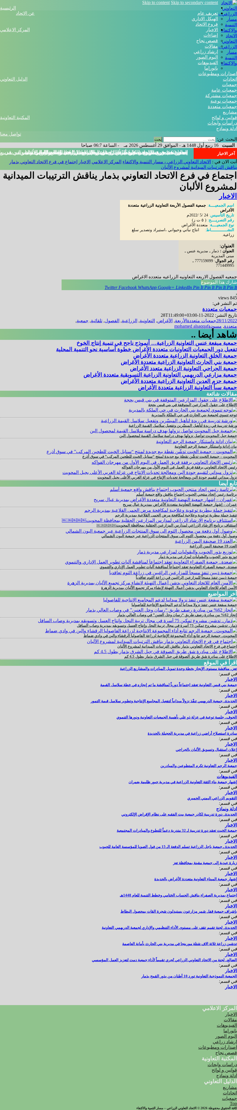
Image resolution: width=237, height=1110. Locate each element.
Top (233, 1103)
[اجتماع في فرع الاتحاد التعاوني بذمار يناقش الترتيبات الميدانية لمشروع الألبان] (162, 641)
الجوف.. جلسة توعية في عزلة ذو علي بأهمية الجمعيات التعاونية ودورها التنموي (176, 717)
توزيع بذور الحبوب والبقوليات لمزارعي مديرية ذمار (198, 557)
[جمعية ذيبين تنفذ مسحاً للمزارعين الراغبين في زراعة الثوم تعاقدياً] (173, 572)
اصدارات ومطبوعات (217, 73)
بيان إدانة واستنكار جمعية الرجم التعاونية (206, 446)
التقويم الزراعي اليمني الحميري (212, 798)
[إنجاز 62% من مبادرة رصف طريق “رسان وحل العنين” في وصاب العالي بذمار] (161, 609)
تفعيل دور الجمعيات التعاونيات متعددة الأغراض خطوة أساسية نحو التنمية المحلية (146, 349)
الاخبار (212, 29)
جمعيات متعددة (222, 106)
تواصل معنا (10, 133)
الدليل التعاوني (13, 79)
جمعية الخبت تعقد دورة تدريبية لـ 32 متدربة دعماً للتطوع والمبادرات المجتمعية (177, 830)
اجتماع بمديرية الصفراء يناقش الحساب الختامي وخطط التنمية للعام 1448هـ (178, 895)
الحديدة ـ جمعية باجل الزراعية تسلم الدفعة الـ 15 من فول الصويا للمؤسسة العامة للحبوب (168, 846)
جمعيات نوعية (223, 101)
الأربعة (181, 320)
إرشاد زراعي (206, 51)
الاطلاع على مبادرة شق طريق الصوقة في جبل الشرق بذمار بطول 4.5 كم (180, 656)
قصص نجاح (207, 40)
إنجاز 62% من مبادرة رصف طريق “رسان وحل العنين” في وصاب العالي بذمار (177, 615)
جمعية (82, 320)
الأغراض (165, 320)
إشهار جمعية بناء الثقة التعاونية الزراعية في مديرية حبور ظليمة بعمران (183, 782)
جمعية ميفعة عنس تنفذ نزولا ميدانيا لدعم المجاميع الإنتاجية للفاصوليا (184, 605)
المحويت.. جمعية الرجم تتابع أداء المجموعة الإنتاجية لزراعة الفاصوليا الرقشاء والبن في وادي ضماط (160, 635)
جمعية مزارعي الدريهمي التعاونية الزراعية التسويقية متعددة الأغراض (160, 375)
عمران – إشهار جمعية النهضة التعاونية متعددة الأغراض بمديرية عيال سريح (180, 504)
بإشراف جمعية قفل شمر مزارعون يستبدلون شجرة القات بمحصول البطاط (179, 911)
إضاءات (210, 35)
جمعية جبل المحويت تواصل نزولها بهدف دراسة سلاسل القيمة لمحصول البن (178, 435)
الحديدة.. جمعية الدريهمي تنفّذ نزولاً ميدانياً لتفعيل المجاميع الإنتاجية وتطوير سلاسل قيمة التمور (164, 701)
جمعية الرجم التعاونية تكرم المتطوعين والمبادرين (198, 766)
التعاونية (147, 320)
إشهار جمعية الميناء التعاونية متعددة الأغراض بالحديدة (195, 879)
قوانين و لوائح (224, 117)
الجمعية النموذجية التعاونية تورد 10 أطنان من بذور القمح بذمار (189, 976)
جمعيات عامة (224, 90)
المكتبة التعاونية (15, 117)
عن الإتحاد (25, 13)
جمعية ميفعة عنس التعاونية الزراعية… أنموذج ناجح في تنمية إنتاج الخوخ (157, 343)
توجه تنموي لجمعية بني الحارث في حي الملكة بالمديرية (194, 415)
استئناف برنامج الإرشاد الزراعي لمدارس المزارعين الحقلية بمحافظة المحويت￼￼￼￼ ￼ (167, 525)
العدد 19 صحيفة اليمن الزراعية (213, 546)
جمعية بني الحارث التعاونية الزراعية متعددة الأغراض (179, 362)
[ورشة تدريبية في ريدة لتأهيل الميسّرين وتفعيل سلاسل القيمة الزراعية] (169, 420)
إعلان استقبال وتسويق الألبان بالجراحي (206, 749)
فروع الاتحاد (206, 24)
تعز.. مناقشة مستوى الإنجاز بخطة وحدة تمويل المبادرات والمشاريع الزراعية (178, 668)
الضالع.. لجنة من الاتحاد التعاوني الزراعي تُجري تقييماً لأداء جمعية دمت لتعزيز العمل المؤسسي (164, 960)
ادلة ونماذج (226, 128)
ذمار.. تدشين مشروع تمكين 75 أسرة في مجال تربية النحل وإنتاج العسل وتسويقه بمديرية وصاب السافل (157, 625)
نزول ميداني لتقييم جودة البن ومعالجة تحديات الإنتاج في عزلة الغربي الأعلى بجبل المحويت (167, 477)
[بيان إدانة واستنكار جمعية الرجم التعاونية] (196, 441)
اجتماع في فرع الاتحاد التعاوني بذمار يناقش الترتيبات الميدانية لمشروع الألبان (106, 152)
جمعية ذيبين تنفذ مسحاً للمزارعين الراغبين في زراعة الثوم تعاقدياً (186, 577)
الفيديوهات (208, 62)
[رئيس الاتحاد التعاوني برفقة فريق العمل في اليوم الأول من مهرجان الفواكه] (164, 462)
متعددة (230, 326)
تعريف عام (207, 13)
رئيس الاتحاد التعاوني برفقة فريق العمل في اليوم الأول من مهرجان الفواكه (179, 467)
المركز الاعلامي (15, 29)
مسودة (215, 326)
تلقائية (96, 320)
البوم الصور (207, 57)
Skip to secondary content (194, 2)
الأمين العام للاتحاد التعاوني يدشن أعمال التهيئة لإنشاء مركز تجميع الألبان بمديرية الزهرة (169, 587)
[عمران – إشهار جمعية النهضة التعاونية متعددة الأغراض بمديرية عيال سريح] (165, 499)
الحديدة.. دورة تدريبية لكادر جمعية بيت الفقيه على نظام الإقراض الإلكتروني (179, 814)
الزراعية (129, 320)
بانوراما (211, 68)
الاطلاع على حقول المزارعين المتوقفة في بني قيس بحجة (192, 405)
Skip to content (156, 2)
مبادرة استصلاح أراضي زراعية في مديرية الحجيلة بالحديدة (192, 733)
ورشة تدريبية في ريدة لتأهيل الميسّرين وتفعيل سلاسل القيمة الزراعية (183, 425)
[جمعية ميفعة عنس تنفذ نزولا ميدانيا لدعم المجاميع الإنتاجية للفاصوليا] (170, 599)
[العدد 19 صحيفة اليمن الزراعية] (206, 541)
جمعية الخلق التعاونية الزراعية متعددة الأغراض (185, 356)
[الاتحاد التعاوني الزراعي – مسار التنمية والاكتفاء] (227, 30)
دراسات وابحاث (222, 123)
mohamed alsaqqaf (191, 326)
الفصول (112, 320)
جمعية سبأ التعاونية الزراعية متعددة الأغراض (187, 387)
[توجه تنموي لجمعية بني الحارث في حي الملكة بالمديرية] (183, 409)
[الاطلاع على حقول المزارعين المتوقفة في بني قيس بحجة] (180, 399)
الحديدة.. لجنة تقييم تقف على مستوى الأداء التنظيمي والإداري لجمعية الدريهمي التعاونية (169, 927)
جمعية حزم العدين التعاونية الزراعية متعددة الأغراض (179, 381)
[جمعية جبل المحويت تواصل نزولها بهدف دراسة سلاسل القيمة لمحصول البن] (163, 430)
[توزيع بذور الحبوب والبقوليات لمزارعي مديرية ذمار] (187, 551)
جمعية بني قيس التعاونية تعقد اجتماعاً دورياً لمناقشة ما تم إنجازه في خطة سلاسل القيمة (168, 685)
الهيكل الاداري (205, 18)
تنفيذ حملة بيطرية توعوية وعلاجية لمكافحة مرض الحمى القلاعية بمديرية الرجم (176, 515)
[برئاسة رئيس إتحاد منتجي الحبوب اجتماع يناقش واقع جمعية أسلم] (173, 489)
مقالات (211, 46)
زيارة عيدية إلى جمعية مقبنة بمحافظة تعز (205, 863)
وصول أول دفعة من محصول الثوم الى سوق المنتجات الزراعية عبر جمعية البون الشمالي (169, 536)
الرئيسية (8, 7)
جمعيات (229, 84)
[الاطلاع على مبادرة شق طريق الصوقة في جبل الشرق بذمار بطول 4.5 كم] (165, 651)
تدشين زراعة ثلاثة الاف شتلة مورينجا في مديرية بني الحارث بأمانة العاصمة (179, 944)
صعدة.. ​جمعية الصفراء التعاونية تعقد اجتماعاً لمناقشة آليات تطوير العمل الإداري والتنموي (168, 567)
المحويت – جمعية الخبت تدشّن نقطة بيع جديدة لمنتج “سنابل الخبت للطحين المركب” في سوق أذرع (159, 456)
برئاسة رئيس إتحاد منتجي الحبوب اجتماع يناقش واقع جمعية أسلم (186, 494)
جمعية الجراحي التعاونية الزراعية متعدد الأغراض (183, 368)
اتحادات (230, 79)
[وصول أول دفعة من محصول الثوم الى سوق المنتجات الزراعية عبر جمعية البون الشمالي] (151, 531)
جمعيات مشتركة (221, 95)
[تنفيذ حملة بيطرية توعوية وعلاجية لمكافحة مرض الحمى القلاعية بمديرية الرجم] (160, 510)
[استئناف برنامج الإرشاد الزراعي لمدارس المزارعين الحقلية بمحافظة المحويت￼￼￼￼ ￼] (149, 520)
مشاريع (230, 112)
